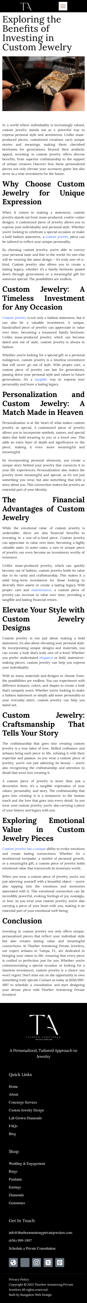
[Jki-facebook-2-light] (24, 1262)
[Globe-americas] (13, 1262)
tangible (41, 379)
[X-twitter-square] (48, 1262)
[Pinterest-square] (59, 1262)
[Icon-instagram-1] (36, 1262)
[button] (63, 6)
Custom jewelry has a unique (24, 849)
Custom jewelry (14, 318)
